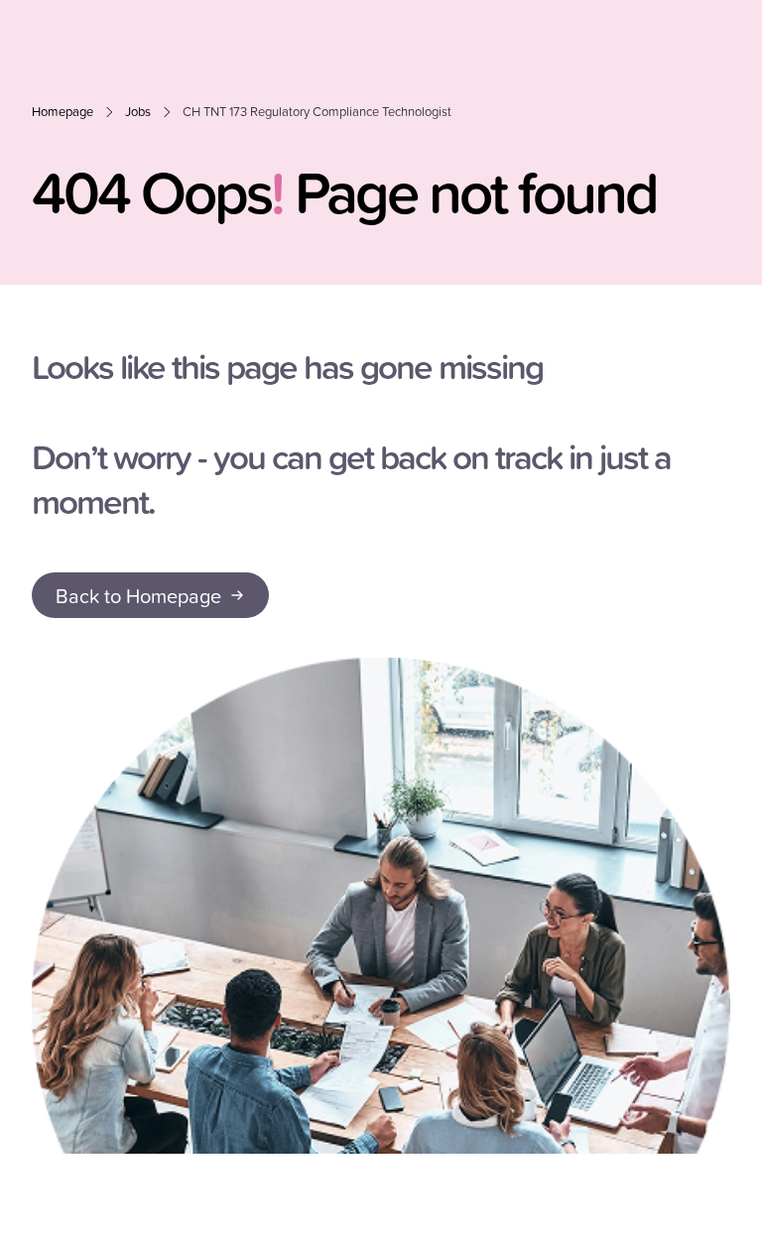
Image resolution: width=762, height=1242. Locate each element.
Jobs (138, 111)
